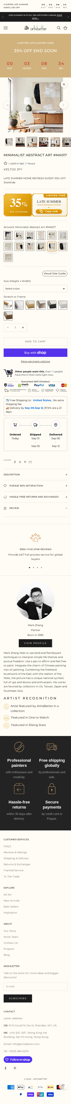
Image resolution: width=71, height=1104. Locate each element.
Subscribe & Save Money (35, 595)
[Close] (64, 498)
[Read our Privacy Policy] (61, 584)
